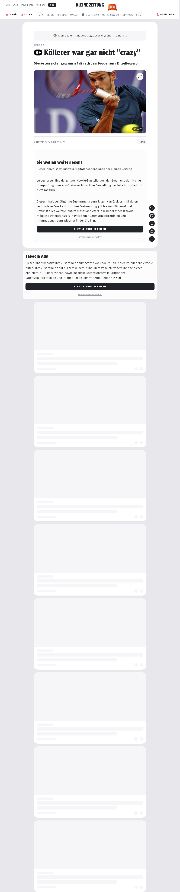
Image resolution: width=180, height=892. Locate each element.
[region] (90, 14)
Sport (38, 45)
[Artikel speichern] (152, 223)
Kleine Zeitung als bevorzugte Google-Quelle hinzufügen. (92, 35)
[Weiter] (140, 14)
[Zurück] (39, 14)
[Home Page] (90, 5)
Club (8, 5)
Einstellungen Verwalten (90, 237)
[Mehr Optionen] (152, 239)
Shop (15, 5)
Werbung (41, 5)
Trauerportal (27, 5)
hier (92, 220)
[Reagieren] (152, 208)
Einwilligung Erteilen (90, 229)
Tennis (141, 142)
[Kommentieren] (152, 216)
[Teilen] (152, 231)
